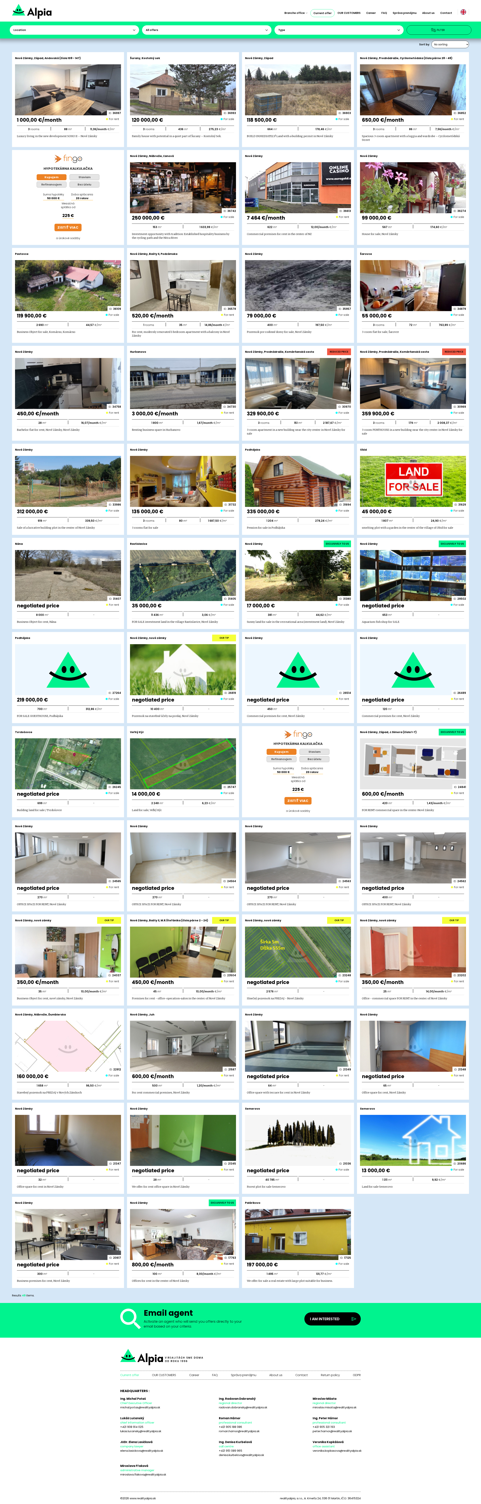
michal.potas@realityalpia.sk (140, 1407)
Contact (446, 13)
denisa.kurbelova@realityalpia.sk (241, 1455)
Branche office (294, 13)
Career (371, 13)
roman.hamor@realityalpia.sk (239, 1431)
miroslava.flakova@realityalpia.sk (143, 1474)
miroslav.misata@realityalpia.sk (334, 1407)
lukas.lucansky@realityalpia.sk (140, 1431)
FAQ (384, 13)
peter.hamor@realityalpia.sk (332, 1431)
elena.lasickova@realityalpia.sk (141, 1451)
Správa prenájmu (405, 13)
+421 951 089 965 (230, 1451)
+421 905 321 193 (324, 1427)
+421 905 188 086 (230, 1427)
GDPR (357, 1375)
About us (428, 13)
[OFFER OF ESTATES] (45, 13)
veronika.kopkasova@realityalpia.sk (337, 1451)
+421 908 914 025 (131, 1427)
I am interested (325, 1319)
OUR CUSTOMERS (349, 13)
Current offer (322, 13)
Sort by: (424, 44)
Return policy (330, 1375)
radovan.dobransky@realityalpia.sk (243, 1407)
